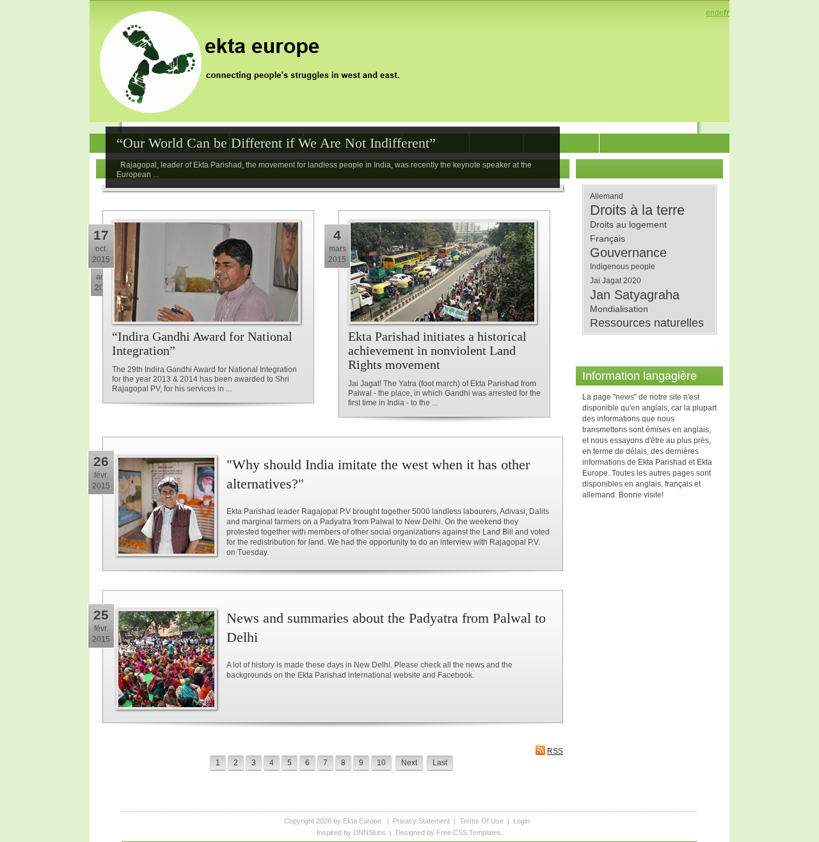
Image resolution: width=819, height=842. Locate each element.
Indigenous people (622, 266)
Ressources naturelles (647, 323)
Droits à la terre (637, 210)
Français (607, 238)
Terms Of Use (481, 821)
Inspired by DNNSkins (351, 832)
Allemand (606, 196)
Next (409, 762)
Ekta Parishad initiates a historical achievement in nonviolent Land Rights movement (437, 350)
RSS (555, 751)
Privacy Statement (421, 821)
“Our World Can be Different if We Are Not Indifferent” (276, 143)
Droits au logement (628, 224)
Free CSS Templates (468, 832)
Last (440, 762)
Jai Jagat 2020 (615, 281)
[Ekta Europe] (256, 60)
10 (381, 762)
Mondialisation (619, 309)
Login (521, 821)
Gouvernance (628, 252)
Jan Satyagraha (635, 295)
